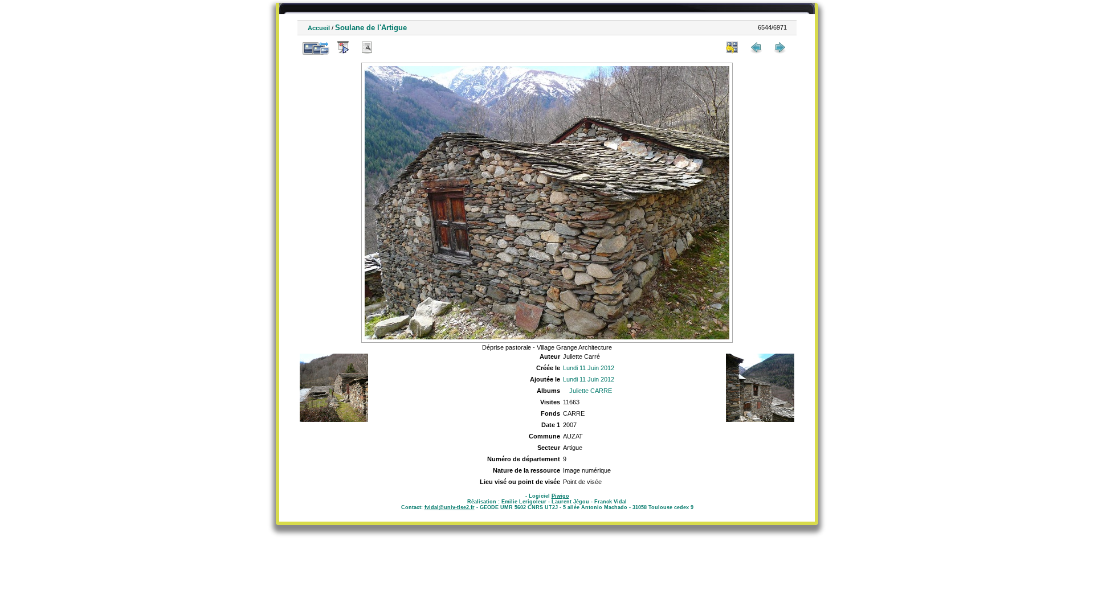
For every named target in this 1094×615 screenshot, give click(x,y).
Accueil (319, 27)
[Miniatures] (732, 47)
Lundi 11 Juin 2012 (588, 367)
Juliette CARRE (590, 390)
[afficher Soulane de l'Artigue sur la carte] (391, 47)
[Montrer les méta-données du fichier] (367, 47)
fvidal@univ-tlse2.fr (449, 507)
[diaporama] (343, 47)
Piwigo (560, 496)
